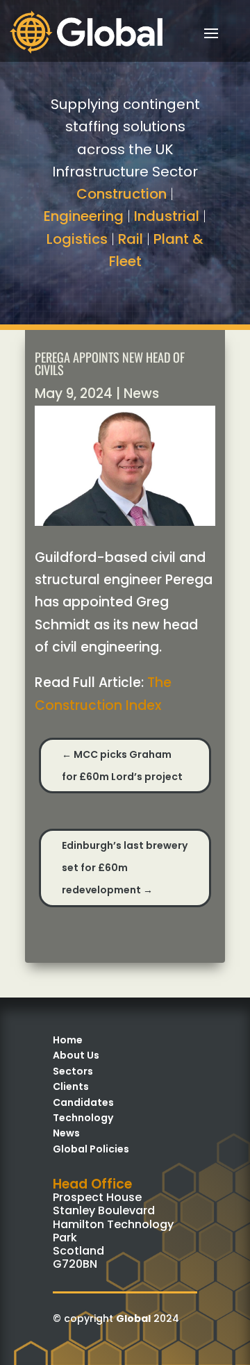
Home (68, 1040)
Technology (83, 1118)
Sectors (73, 1071)
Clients (71, 1086)
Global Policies (91, 1149)
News (141, 393)
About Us (76, 1055)
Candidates (83, 1102)
